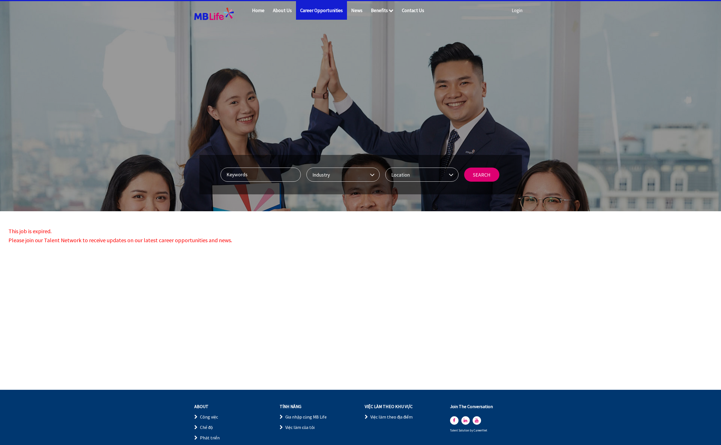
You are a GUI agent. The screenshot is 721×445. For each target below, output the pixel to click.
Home (258, 10)
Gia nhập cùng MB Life (306, 417)
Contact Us (413, 10)
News (356, 10)
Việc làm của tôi (300, 427)
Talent (454, 430)
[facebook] (454, 420)
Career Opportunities (321, 10)
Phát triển (210, 437)
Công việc (209, 417)
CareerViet (480, 430)
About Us (282, 10)
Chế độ (206, 427)
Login (517, 10)
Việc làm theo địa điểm (391, 417)
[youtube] (477, 420)
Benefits (379, 10)
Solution (464, 430)
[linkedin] (465, 420)
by (472, 430)
